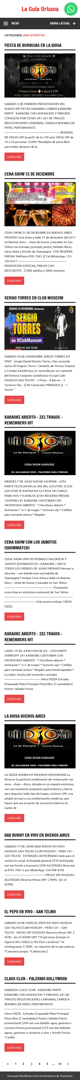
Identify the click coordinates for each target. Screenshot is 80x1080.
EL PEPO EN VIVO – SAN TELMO (30, 911)
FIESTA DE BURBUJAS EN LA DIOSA (32, 45)
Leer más (14, 156)
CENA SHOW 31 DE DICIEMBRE (29, 174)
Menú (15, 23)
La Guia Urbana (40, 9)
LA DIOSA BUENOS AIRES (24, 716)
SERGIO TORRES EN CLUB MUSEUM (33, 298)
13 (59, 1064)
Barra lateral (60, 23)
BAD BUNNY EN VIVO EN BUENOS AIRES (37, 835)
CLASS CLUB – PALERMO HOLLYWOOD (35, 978)
